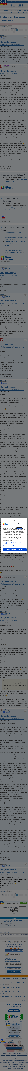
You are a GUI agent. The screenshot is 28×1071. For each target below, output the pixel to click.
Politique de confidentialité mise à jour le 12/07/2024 (12, 543)
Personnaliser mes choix (8, 545)
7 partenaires (19, 528)
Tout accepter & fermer (14, 550)
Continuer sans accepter (18, 520)
